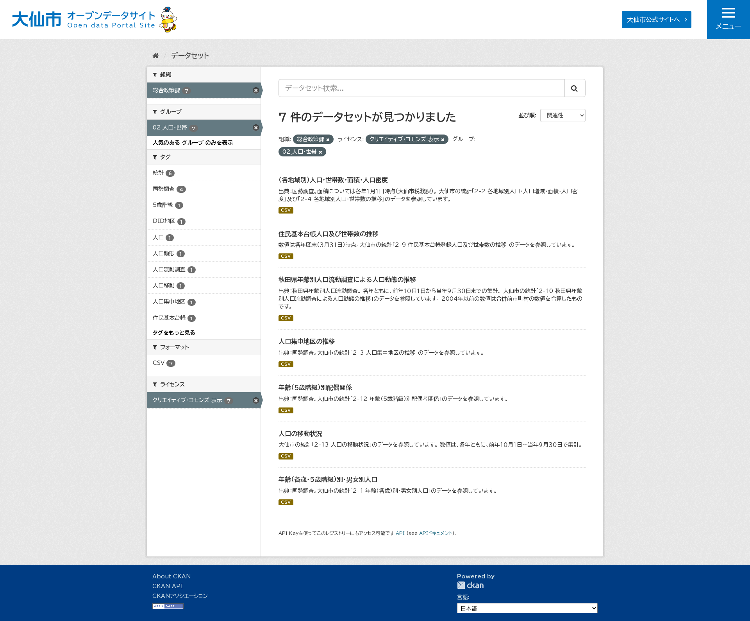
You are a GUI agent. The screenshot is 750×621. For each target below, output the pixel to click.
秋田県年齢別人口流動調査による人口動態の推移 (347, 279)
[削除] (328, 139)
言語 (462, 597)
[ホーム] (155, 55)
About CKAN (171, 576)
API (400, 533)
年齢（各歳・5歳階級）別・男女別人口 (328, 479)
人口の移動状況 (300, 434)
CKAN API (167, 586)
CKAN (470, 585)
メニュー (728, 26)
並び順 (526, 115)
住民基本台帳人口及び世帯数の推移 (329, 234)
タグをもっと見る (174, 333)
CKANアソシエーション (180, 596)
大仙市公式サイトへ (653, 19)
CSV (286, 210)
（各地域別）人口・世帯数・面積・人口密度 (333, 180)
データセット (190, 55)
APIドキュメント (435, 533)
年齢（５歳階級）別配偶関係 (315, 387)
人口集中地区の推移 (307, 341)
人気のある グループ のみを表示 (193, 142)
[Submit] (575, 88)
